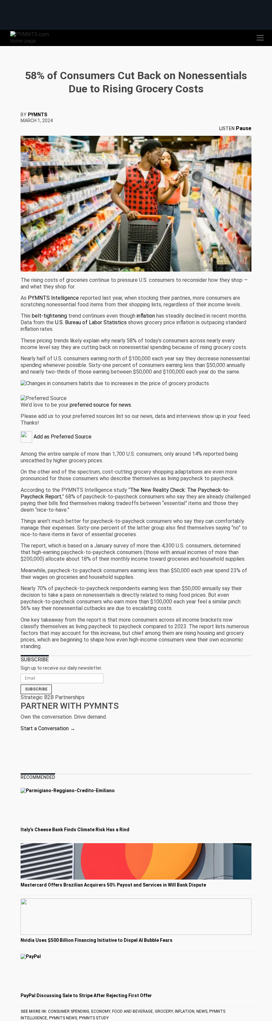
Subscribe (36, 689)
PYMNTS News (63, 1018)
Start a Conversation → (48, 728)
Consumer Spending (68, 1011)
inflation (184, 1011)
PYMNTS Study (94, 1018)
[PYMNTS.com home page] (33, 37)
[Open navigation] (260, 37)
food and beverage (132, 1011)
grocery (164, 1011)
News (201, 1011)
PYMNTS (37, 114)
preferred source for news (100, 405)
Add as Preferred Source (62, 437)
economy (100, 1011)
